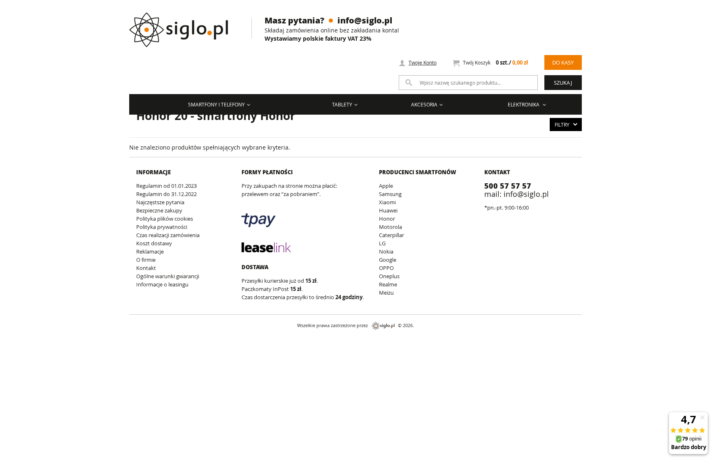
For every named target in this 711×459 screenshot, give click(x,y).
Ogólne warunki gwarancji (167, 276)
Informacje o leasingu (162, 284)
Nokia (386, 251)
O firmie (146, 259)
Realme (388, 284)
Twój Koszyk (495, 62)
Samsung (390, 194)
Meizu (386, 292)
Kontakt (146, 268)
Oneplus (389, 276)
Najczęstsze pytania (160, 202)
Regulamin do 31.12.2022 (166, 194)
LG (382, 243)
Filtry (562, 124)
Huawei (388, 210)
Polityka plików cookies (164, 218)
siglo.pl (383, 326)
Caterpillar (391, 235)
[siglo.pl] (183, 23)
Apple (386, 185)
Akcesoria (424, 104)
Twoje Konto (423, 62)
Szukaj (563, 82)
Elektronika (524, 104)
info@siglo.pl (364, 20)
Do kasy (563, 62)
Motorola (390, 227)
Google (387, 259)
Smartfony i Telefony (216, 104)
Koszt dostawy (154, 243)
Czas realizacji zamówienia (168, 235)
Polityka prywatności (161, 227)
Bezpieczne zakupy (159, 210)
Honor (387, 218)
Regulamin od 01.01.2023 (166, 185)
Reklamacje (150, 251)
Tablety (342, 104)
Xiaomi (387, 202)
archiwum (14, 341)
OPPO (386, 268)
